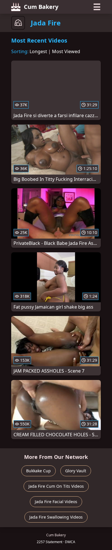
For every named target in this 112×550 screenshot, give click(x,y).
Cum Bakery (41, 7)
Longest (38, 51)
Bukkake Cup (38, 470)
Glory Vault (75, 470)
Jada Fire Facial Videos (56, 501)
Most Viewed (66, 51)
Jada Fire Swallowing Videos (56, 517)
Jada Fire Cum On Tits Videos (56, 486)
